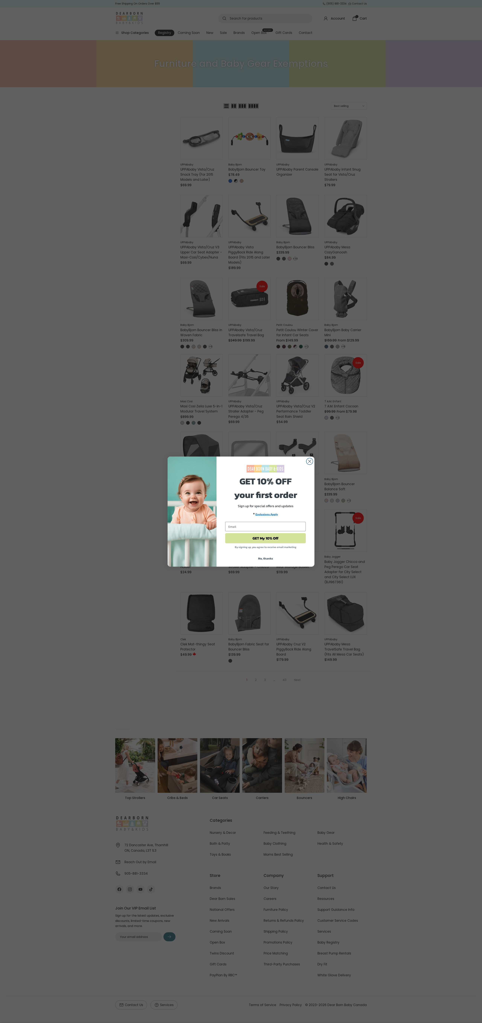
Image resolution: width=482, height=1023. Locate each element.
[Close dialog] (309, 461)
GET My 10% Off (265, 538)
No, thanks (265, 558)
